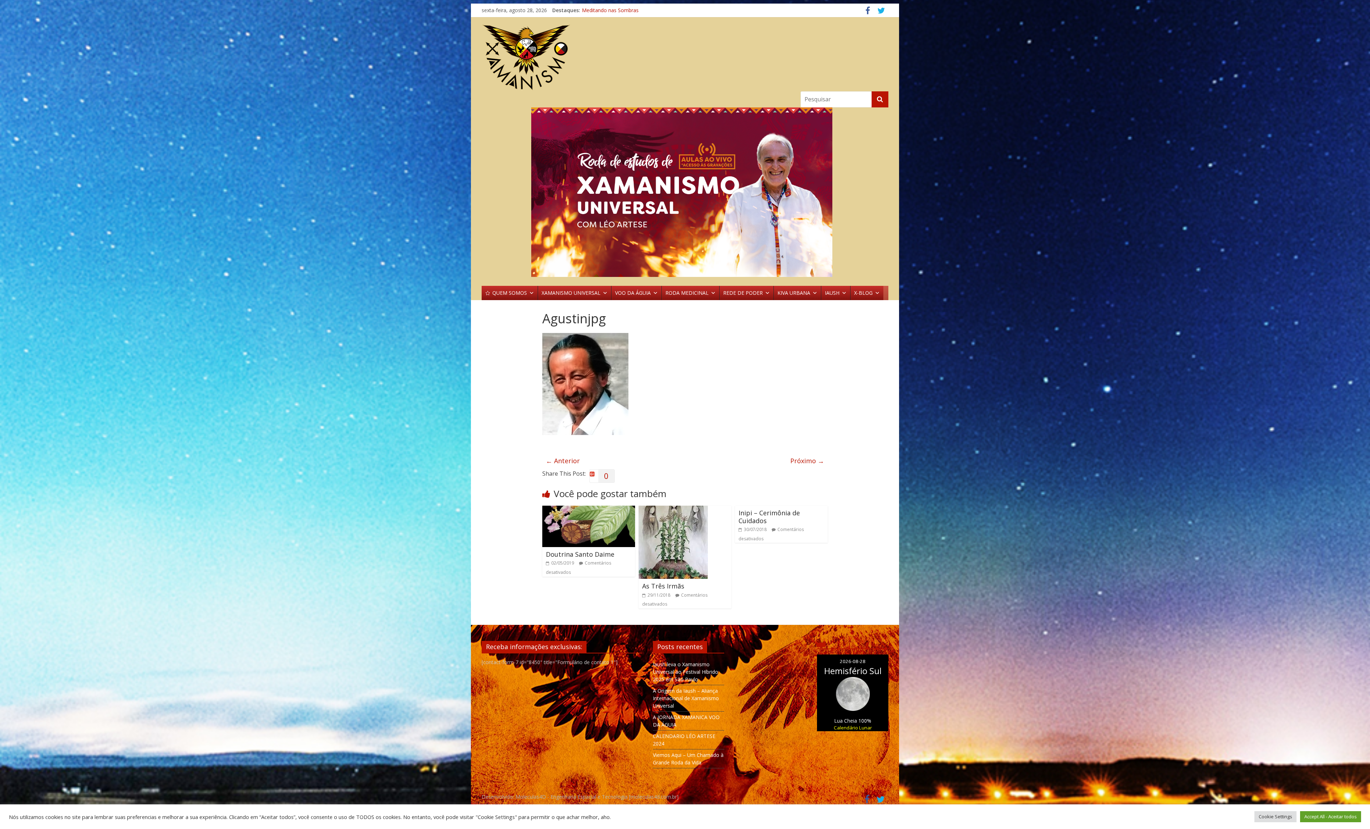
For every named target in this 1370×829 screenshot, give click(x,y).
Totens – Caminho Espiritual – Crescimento (632, 10)
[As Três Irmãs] (673, 510)
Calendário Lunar (853, 727)
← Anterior (563, 460)
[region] (685, 192)
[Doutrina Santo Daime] (588, 510)
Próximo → (807, 460)
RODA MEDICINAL (687, 292)
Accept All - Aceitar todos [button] (1330, 816)
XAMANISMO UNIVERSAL (571, 292)
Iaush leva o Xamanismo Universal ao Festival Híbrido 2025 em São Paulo (685, 672)
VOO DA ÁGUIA (633, 292)
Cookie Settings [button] (1275, 816)
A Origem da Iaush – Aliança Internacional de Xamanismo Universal (686, 698)
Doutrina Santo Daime (580, 554)
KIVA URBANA (793, 292)
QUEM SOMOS (509, 292)
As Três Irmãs (663, 586)
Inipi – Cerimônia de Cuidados (769, 517)
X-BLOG (863, 292)
